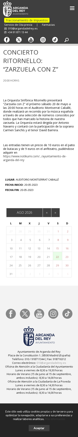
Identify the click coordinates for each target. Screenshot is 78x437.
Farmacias (48, 25)
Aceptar (39, 428)
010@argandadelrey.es (22, 28)
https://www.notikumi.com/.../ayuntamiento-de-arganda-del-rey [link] (35, 158)
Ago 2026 (24, 212)
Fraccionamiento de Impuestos (27, 20)
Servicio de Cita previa (18, 25)
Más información (55, 419)
